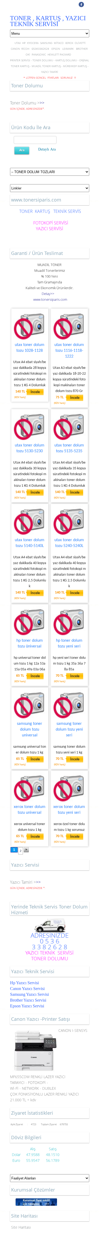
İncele (35, 392)
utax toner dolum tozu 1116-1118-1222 (69, 351)
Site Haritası (21, 1227)
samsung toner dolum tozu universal (29, 729)
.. (50, 299)
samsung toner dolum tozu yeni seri (69, 729)
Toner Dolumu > (25, 103)
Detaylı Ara (47, 149)
